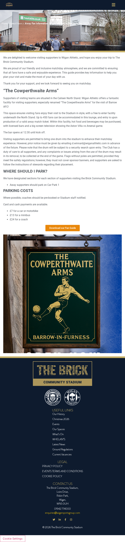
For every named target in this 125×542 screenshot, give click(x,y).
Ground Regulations (62, 449)
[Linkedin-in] (59, 519)
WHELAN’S (58, 439)
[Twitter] (54, 519)
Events (55, 424)
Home (5, 23)
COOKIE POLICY (52, 476)
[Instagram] (71, 519)
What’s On (58, 434)
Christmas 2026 (60, 419)
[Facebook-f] (65, 519)
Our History (58, 414)
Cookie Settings (12, 538)
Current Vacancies (62, 454)
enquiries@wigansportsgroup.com (62, 513)
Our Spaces (58, 429)
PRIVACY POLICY (52, 466)
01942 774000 (62, 509)
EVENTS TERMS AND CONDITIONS (62, 471)
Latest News (16, 23)
